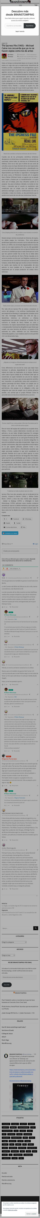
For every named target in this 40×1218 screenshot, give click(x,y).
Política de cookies (12, 1210)
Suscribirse (29, 26)
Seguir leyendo (20, 31)
